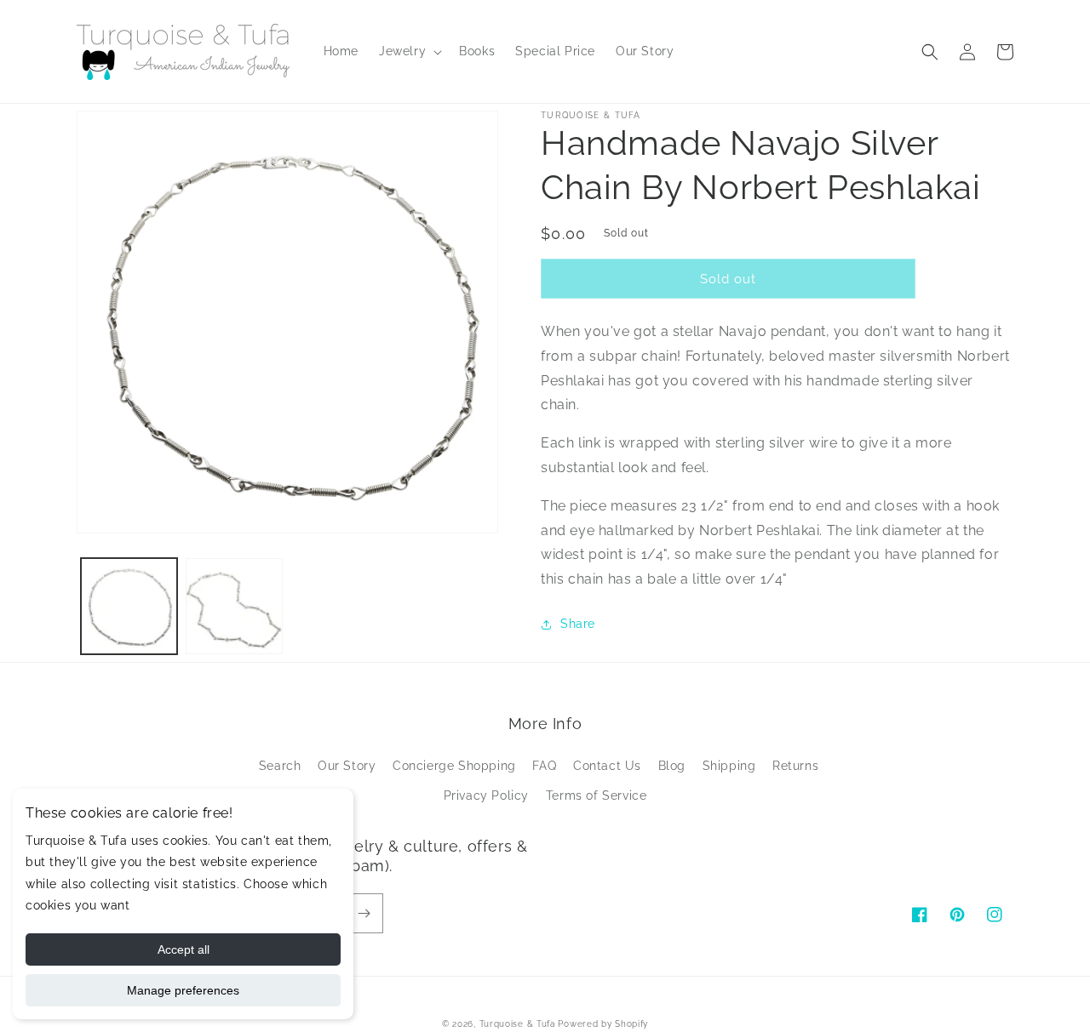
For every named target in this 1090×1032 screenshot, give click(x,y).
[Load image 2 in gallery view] (234, 606)
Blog (672, 766)
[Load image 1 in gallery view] (129, 606)
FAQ (544, 766)
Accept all (183, 949)
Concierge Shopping (454, 766)
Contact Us (607, 766)
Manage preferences (183, 990)
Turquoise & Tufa (517, 1024)
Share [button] (577, 623)
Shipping (729, 766)
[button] (409, 51)
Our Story (347, 766)
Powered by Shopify (603, 1024)
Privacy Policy (486, 795)
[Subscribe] (363, 913)
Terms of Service (596, 795)
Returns (795, 766)
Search (280, 766)
